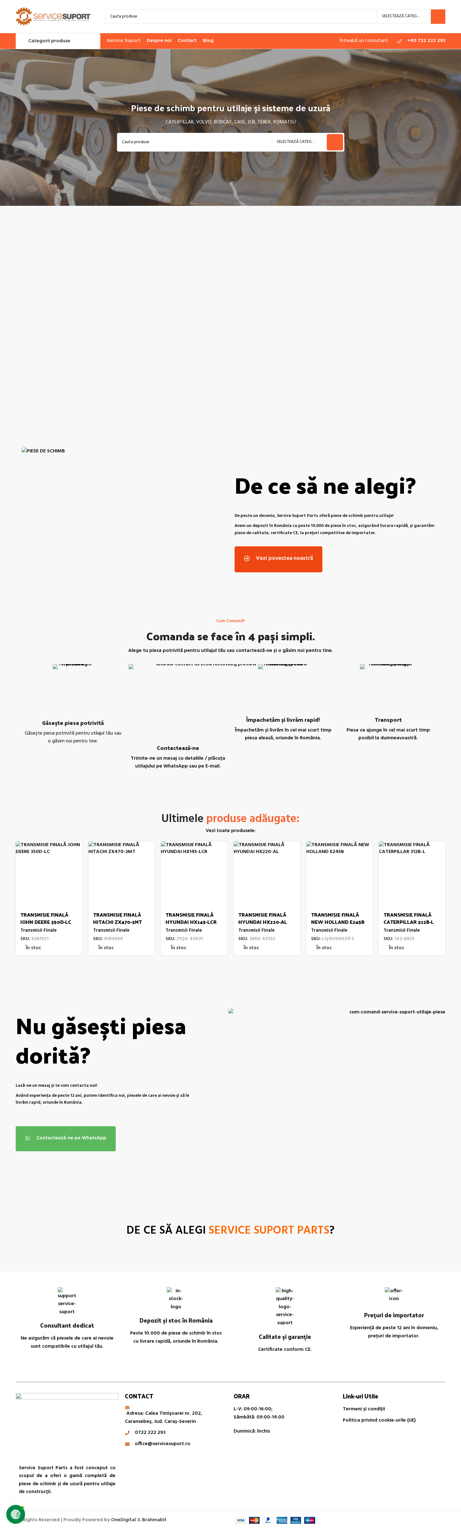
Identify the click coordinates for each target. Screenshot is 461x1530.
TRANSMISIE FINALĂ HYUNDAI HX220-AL (262, 918)
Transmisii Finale (38, 930)
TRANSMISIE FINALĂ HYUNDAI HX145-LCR (191, 918)
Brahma (154, 1520)
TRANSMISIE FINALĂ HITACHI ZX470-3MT (117, 918)
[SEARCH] (438, 16)
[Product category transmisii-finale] (284, 317)
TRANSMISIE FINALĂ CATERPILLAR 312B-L (409, 918)
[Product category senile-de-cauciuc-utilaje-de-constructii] (176, 317)
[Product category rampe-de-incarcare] (392, 317)
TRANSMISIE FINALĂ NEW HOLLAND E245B (337, 918)
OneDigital (123, 1520)
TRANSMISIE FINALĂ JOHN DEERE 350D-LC (45, 918)
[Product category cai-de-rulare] (68, 317)
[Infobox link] (420, 41)
